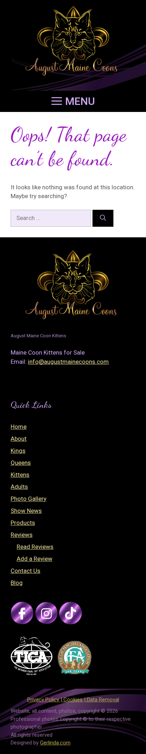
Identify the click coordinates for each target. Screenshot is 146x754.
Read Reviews (35, 546)
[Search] (102, 218)
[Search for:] (51, 217)
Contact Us (25, 570)
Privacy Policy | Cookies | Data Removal (73, 699)
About (19, 438)
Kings (18, 450)
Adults (19, 486)
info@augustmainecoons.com (68, 361)
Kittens (20, 474)
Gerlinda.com (55, 743)
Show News (26, 510)
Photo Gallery (28, 498)
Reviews (22, 534)
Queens (21, 462)
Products (23, 522)
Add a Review (34, 558)
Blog (17, 582)
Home (19, 426)
